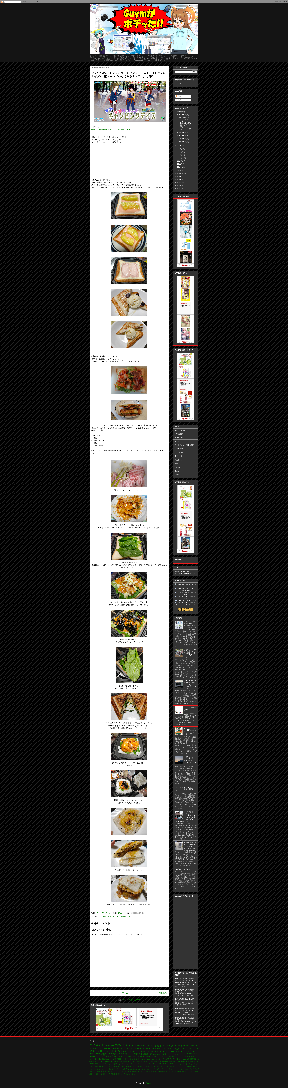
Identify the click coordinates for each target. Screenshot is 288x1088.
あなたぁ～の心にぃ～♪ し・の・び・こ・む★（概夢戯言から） (186, 789)
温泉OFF (118, 1059)
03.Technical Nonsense (130, 1045)
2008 (179, 176)
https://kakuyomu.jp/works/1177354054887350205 (111, 129)
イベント (161, 1051)
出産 (130, 1071)
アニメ (98, 1056)
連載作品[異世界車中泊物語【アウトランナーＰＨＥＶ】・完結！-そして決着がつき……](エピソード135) (186, 1011)
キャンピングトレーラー (183, 1066)
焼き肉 (108, 1074)
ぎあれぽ (151, 1066)
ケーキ (101, 1069)
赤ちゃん (129, 1074)
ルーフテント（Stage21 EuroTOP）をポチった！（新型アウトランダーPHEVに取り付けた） (186, 816)
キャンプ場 (131, 1059)
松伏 (178, 1071)
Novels (92, 1056)
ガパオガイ (171, 1066)
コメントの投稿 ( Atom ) (131, 1000)
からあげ (144, 1066)
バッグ (112, 1059)
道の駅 (177, 471)
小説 (130, 916)
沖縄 (163, 1061)
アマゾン (163, 1066)
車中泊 (124, 916)
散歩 (187, 1056)
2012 (179, 164)
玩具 (112, 1074)
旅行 (176, 467)
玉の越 (124, 1059)
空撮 (170, 1061)
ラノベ (177, 456)
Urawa (108, 1066)
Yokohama (114, 1066)
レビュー (159, 1054)
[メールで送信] (132, 913)
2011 (179, 167)
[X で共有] (137, 913)
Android (98, 1061)
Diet (197, 1061)
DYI (194, 1061)
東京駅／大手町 (171, 1071)
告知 (156, 1061)
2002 (179, 188)
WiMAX (120, 1061)
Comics (148, 1056)
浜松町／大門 (107, 1054)
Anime (142, 1056)
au (144, 1059)
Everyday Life (174, 1045)
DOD (191, 1061)
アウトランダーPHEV (182, 445)
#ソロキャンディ (105, 916)
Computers (155, 1056)
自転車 (175, 1061)
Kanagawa (127, 1064)
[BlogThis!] (135, 913)
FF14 (91, 1064)
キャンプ (116, 916)
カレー (160, 1059)
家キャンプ (142, 1071)
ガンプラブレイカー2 (171, 1059)
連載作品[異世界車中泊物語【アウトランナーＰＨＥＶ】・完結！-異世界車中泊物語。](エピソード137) (186, 992)
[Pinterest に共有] (143, 913)
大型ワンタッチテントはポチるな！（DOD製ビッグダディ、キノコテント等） (190, 653)
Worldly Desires (191, 1045)
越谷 (176, 474)
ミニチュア (145, 1061)
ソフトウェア (180, 1056)
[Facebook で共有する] (140, 913)
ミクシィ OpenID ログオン (103, 1071)
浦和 (100, 1074)
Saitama (106, 1059)
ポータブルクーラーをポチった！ (190, 622)
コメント (180, 100)
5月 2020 (182, 115)
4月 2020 (182, 132)
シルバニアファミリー (167, 1056)
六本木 (125, 1071)
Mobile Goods (148, 1064)
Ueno (115, 1061)
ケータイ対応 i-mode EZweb (127, 1069)
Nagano (156, 1064)
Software (122, 1051)
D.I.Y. (101, 1059)
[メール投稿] (128, 913)
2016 (179, 155)
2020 (179, 112)
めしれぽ (178, 452)
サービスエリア (184, 1059)
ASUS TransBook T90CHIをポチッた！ (190, 709)
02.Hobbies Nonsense (145, 1048)
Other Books (163, 1064)
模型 (91, 1074)
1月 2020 (182, 142)
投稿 (179, 96)
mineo (148, 1059)
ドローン (126, 1061)
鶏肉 (133, 1074)
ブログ (191, 1069)
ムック (151, 1061)
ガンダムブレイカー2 (126, 1054)
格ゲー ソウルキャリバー (188, 1071)
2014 (179, 161)
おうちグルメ (111, 1056)
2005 (179, 179)
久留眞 (121, 1071)
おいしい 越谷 (137, 1066)
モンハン (115, 1071)
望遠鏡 (146, 1054)
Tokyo (110, 1061)
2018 (179, 149)
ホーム (125, 993)
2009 (179, 173)
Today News (175, 1051)
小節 (151, 1071)
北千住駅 (135, 1071)
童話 (119, 1074)
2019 (179, 145)
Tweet (96, 1054)
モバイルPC (132, 1051)
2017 (179, 152)
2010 (179, 170)
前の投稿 (163, 993)
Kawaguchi (134, 1064)
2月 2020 (182, 139)
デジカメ (178, 449)
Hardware (118, 1048)
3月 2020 (182, 135)
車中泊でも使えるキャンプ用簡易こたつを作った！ (190, 844)
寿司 (147, 1071)
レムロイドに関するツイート (185, 573)
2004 (179, 182)
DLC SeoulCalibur (183, 1061)
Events (140, 1051)
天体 (138, 1056)
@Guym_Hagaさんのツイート (185, 571)
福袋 (167, 1061)
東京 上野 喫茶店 (160, 1071)
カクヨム (178, 83)
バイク (177, 1069)
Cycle (97, 1059)
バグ (181, 1069)
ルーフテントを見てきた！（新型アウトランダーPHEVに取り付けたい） (190, 684)
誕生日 (123, 1074)
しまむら (157, 1066)
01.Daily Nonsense (102, 1045)
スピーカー (171, 1069)
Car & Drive (190, 1051)
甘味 (115, 1074)
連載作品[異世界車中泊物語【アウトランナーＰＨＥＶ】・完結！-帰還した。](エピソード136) (186, 1002)
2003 (179, 185)
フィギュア (121, 1056)
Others (129, 1056)
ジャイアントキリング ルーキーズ (155, 1069)
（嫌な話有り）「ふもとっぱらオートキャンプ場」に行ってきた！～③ (190, 760)
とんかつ (154, 1059)
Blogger (149, 1083)
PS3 (106, 1061)
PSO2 (134, 1056)
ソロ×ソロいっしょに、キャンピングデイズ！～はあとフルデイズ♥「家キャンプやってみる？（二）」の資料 (185, 123)
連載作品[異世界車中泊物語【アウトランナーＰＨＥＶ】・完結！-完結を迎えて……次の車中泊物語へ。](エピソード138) (186, 982)
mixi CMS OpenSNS (125, 1066)
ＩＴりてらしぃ (174, 1054)
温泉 (104, 1074)
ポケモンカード (135, 1061)
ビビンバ (186, 1069)
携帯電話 (193, 1059)
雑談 (115, 1054)
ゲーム (177, 463)
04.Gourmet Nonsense (190, 1054)
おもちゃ (139, 1054)
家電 (160, 1061)
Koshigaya (139, 1059)
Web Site (153, 1051)
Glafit (103, 1061)
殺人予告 (96, 1074)
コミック (140, 1069)
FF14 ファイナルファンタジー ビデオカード (108, 1064)
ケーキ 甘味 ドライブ (111, 1069)
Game (167, 1051)
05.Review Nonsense (100, 1051)
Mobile (114, 1051)
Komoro (141, 1064)
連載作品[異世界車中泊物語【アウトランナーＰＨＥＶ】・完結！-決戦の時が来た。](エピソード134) (186, 1020)
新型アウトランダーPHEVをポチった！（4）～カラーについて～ (190, 731)
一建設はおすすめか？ (182, 869)
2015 (179, 158)
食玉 (103, 1056)
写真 (176, 460)
